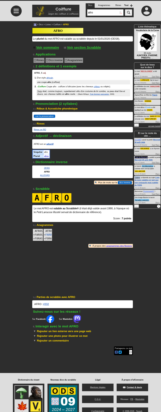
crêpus (97, 86)
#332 (46, 304)
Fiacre (154, 95)
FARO (48, 234)
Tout (153, 76)
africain (49, 78)
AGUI (149, 110)
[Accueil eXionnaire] (35, 24)
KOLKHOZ (145, 149)
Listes (48, 24)
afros (46, 156)
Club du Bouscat (141, 157)
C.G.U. (98, 399)
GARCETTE (155, 116)
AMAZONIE (155, 86)
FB (131, 399)
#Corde (148, 107)
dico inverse (124, 182)
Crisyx (137, 177)
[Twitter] (120, 353)
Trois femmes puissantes (99, 94)
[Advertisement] (15, 98)
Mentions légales (97, 387)
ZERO (47, 168)
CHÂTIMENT (150, 119)
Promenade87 (148, 191)
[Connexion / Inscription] (146, 10)
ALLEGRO (45, 175)
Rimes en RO (40, 129)
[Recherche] (128, 12)
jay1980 (138, 140)
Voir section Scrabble (84, 47)
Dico (41, 24)
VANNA (148, 101)
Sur (39, 319)
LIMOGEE (145, 80)
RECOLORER (146, 71)
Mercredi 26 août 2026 (144, 160)
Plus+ (157, 76)
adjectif (49, 144)
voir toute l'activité (154, 126)
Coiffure (57, 24)
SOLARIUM (140, 171)
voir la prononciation (44, 116)
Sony (39, 91)
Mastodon (139, 399)
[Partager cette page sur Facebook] (116, 352)
